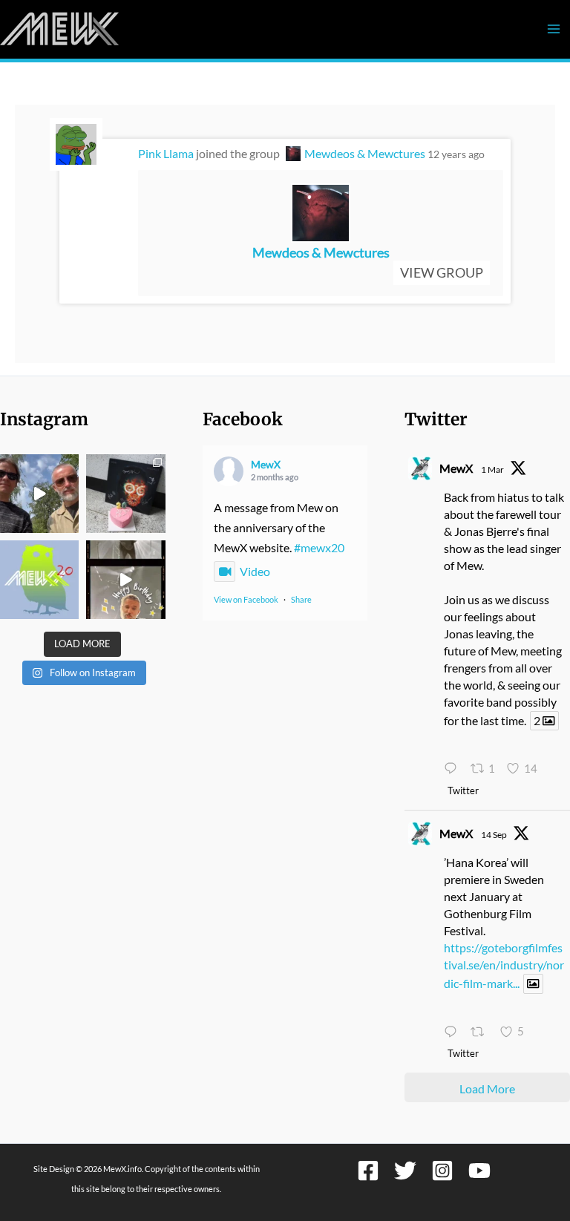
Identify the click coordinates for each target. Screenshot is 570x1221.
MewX (266, 464)
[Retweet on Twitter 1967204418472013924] (481, 1032)
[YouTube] (479, 1170)
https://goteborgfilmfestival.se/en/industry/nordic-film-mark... (504, 965)
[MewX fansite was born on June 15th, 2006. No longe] (125, 493)
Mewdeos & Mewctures (364, 153)
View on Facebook (246, 599)
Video (255, 571)
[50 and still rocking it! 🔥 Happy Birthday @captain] (125, 579)
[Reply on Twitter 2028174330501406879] (453, 769)
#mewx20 (319, 547)
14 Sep (494, 834)
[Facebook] (368, 1170)
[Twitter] (405, 1170)
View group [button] (441, 272)
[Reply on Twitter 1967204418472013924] (453, 1032)
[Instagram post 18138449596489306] (39, 579)
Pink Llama (166, 153)
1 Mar (492, 469)
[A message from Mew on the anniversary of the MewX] (39, 493)
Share (301, 599)
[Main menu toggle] (553, 29)
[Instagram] (442, 1170)
